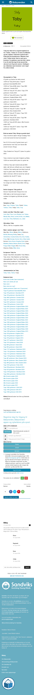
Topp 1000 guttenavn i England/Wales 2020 (15, 329)
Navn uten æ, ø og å (9, 286)
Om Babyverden (6, 659)
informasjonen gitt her (14, 458)
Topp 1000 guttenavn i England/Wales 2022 (15, 324)
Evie (23, 237)
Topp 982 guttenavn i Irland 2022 (12, 347)
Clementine (6, 237)
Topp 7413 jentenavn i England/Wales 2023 (15, 320)
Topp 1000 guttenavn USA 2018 (12, 392)
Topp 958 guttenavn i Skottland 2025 (13, 367)
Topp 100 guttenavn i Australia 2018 (13, 295)
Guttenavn (7, 5)
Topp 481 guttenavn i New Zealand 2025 (14, 358)
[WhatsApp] (22, 491)
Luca (15, 214)
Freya (5, 239)
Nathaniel (16, 219)
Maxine (15, 243)
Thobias (12, 205)
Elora (14, 535)
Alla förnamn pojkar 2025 (10, 376)
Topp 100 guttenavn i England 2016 (13, 338)
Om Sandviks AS (6, 664)
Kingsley (18, 241)
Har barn (17, 451)
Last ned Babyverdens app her (12, 412)
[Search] (31, 2)
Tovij (21, 207)
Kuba (22, 241)
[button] (3, 2)
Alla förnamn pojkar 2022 (10, 383)
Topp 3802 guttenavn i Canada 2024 (13, 297)
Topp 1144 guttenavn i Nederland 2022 (14, 356)
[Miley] (17, 510)
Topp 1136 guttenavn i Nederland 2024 (14, 351)
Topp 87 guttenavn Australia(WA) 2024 (14, 290)
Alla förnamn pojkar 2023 (10, 381)
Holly (24, 239)
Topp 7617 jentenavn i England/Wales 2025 (15, 309)
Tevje (8, 205)
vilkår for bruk (20, 473)
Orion (23, 243)
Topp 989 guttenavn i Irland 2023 (12, 345)
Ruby (24, 246)
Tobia (16, 205)
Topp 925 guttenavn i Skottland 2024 (13, 369)
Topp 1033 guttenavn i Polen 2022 (13, 365)
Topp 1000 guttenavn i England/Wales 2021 (15, 327)
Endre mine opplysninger (9, 672)
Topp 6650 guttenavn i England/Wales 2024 (15, 311)
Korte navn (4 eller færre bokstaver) (13, 279)
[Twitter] (14, 491)
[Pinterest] (18, 491)
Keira (10, 241)
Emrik (20, 216)
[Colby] (7, 560)
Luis (4, 219)
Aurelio (29, 486)
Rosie (20, 246)
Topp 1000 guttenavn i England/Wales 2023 (15, 322)
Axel (8, 214)
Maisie (11, 243)
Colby (14, 559)
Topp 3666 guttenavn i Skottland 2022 (14, 374)
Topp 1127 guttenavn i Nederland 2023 (14, 354)
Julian (23, 219)
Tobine (13, 273)
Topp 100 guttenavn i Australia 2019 (13, 293)
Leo (20, 219)
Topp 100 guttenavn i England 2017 (13, 336)
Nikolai (5, 216)
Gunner (17, 239)
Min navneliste (18, 37)
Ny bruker (4, 670)
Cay (22, 234)
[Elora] (7, 537)
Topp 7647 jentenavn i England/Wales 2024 (15, 313)
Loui (24, 216)
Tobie (10, 207)
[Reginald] (7, 545)
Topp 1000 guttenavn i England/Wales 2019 (15, 331)
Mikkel (27, 216)
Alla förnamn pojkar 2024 (10, 378)
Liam (4, 214)
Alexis (11, 232)
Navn (3, 5)
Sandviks (4, 596)
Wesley (19, 214)
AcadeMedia (17, 601)
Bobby (15, 234)
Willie (14, 248)
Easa (14, 551)
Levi (23, 214)
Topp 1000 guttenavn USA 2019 (12, 389)
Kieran (14, 241)
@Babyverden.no (17, 576)
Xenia (18, 248)
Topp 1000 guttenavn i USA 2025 (12, 387)
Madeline (6, 243)
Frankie (27, 237)
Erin (20, 237)
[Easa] (7, 552)
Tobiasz (5, 207)
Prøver (17, 444)
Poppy (5, 246)
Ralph (9, 246)
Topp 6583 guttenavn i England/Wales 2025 (15, 306)
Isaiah (28, 239)
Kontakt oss (5, 667)
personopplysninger (7, 619)
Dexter (17, 237)
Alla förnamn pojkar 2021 (10, 385)
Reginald (15, 543)
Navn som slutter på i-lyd (10, 282)
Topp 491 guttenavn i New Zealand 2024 (14, 360)
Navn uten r (6, 284)
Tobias (25, 205)
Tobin (18, 207)
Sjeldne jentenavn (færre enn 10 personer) (15, 288)
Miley (5, 523)
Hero (21, 239)
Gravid (17, 447)
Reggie (13, 246)
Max (9, 216)
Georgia (12, 239)
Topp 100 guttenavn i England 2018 (13, 333)
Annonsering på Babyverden (10, 662)
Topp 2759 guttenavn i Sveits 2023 (13, 304)
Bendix (5, 234)
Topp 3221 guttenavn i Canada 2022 (13, 302)
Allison (20, 232)
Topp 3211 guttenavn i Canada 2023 (13, 300)
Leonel (16, 216)
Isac (7, 219)
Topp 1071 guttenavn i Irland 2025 (13, 340)
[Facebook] (10, 491)
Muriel (19, 243)
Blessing (10, 234)
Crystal (13, 237)
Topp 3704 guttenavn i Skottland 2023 (14, 372)
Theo (11, 214)
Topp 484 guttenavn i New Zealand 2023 (14, 362)
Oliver (12, 216)
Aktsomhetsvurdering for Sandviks (12, 623)
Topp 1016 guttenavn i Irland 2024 (13, 342)
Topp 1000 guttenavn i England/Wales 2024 (15, 315)
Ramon (5, 486)
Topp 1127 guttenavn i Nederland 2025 (14, 349)
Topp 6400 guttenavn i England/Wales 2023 (15, 317)
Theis (11, 219)
